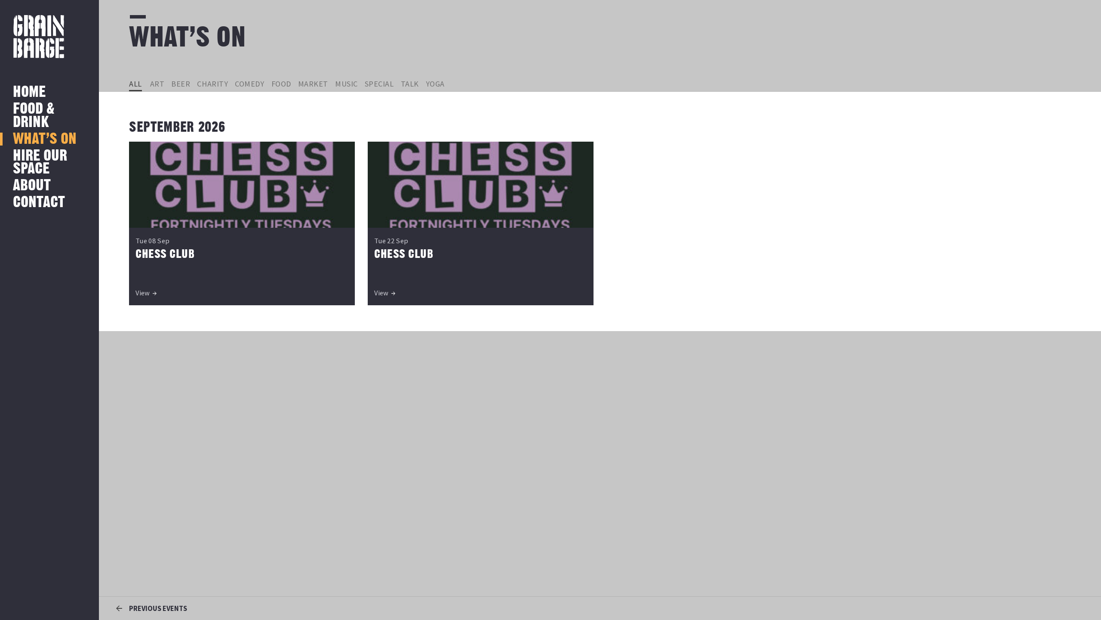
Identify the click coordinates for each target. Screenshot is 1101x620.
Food (281, 84)
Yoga (435, 84)
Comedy (249, 84)
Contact (39, 202)
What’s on (45, 139)
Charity (212, 84)
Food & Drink (34, 115)
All (135, 84)
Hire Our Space (40, 162)
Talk (410, 84)
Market (313, 84)
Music (346, 84)
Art (157, 84)
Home (29, 92)
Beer (180, 84)
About (32, 185)
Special (379, 84)
